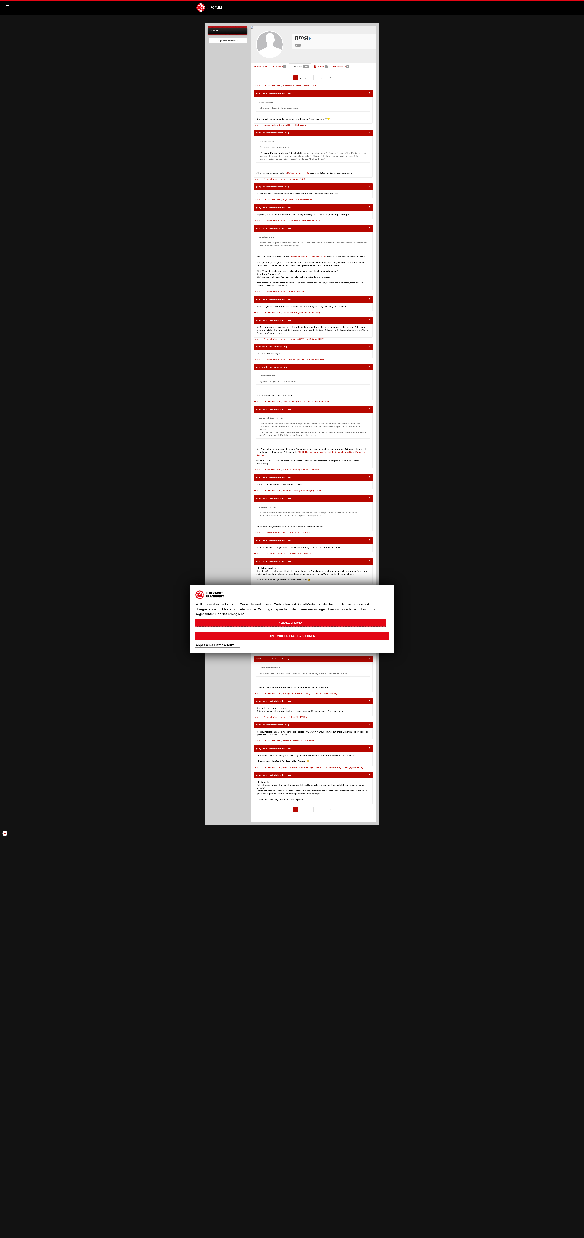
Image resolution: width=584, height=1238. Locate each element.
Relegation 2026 (297, 179)
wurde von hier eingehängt (274, 346)
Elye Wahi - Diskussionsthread (297, 200)
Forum (216, 7)
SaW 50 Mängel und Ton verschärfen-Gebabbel (306, 401)
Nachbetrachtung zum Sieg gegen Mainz (303, 490)
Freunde (321, 66)
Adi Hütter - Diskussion (294, 125)
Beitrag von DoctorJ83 (298, 173)
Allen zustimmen (290, 623)
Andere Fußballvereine (274, 179)
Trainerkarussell (296, 291)
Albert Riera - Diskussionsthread (304, 220)
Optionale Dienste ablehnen (292, 636)
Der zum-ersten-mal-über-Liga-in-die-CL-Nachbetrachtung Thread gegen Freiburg (323, 767)
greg (258, 93)
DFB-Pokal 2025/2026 (300, 532)
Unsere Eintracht (272, 85)
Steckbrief (261, 66)
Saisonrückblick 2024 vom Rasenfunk (308, 256)
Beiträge (301, 66)
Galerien (279, 66)
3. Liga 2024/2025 (298, 717)
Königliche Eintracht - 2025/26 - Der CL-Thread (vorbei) (310, 693)
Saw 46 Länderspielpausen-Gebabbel (301, 469)
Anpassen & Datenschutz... (215, 645)
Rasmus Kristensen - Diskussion (298, 741)
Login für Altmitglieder (227, 40)
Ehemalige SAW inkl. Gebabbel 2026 (306, 339)
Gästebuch (341, 66)
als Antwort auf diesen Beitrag (276, 93)
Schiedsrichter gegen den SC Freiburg (301, 312)
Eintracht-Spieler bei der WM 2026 (300, 85)
